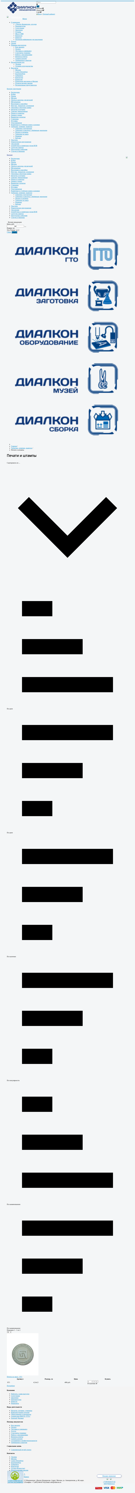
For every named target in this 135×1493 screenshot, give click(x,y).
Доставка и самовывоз (19, 1429)
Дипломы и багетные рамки (21, 107)
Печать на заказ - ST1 (14, 1377)
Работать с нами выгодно (20, 1394)
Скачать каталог (17, 1439)
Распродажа (15, 92)
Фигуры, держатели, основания (22, 106)
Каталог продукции (14, 89)
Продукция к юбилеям (19, 149)
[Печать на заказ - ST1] (22, 1375)
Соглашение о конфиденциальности (24, 1441)
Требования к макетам (19, 1442)
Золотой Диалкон (17, 1418)
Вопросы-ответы (17, 1437)
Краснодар (15, 1466)
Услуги (13, 1431)
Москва (14, 1459)
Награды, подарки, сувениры (21, 1410)
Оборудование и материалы (21, 1414)
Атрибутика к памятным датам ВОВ (24, 146)
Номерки (18, 136)
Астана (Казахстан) (18, 1468)
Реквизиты (15, 1403)
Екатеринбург (16, 1463)
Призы (13, 96)
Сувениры (15, 119)
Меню (24, 19)
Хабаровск (15, 1464)
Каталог (10, 155)
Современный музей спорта (21, 1450)
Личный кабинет (49, 14)
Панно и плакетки (17, 113)
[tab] (67, 224)
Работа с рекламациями (19, 1435)
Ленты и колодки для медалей (22, 100)
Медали (14, 98)
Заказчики (14, 1398)
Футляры (14, 121)
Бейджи (18, 138)
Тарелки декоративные (19, 111)
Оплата (13, 1427)
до (15, 226)
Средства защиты (17, 147)
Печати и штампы (21, 132)
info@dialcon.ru (109, 1484)
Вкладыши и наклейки (19, 104)
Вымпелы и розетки (18, 117)
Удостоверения (16, 123)
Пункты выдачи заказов (19, 1470)
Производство (16, 1400)
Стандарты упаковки (18, 1433)
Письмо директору (109, 1476)
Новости (14, 1401)
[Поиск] (25, 226)
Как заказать (15, 1425)
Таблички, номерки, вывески (21, 126)
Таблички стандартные (23, 128)
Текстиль (14, 140)
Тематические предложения (21, 142)
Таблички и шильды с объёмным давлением (31, 130)
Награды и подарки (18, 109)
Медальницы (15, 102)
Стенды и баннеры (18, 151)
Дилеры (14, 1457)
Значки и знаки (16, 115)
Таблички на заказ (21, 134)
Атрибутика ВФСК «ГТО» (20, 1416)
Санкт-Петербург (17, 1461)
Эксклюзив (15, 144)
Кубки (13, 94)
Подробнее (11, 1386)
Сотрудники (15, 1396)
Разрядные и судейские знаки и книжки (25, 125)
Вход (40, 14)
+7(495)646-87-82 (109, 1482)
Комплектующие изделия (20, 1412)
